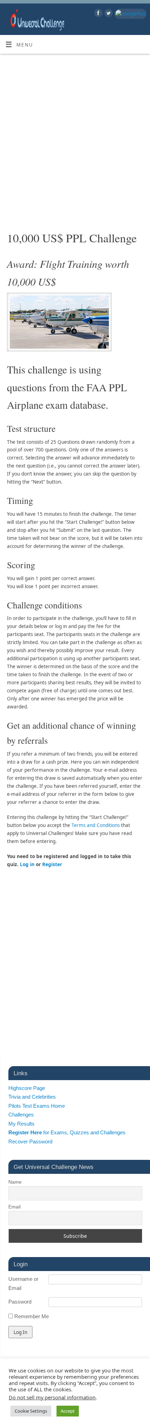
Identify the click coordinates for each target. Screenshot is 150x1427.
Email (14, 1207)
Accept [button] (68, 1411)
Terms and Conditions (96, 825)
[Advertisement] (75, 145)
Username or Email (23, 1283)
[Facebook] (97, 14)
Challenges (21, 1115)
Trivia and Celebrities (32, 1097)
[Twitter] (108, 14)
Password (19, 1302)
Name (15, 1182)
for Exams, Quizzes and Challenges (67, 1132)
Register (52, 864)
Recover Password (30, 1141)
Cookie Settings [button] (31, 1411)
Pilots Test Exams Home (36, 1106)
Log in (27, 864)
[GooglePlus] (130, 14)
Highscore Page (26, 1088)
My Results (21, 1124)
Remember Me (31, 1316)
